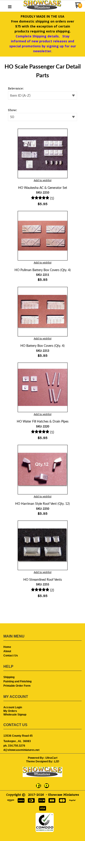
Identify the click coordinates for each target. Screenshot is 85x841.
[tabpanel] (42, 344)
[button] (10, 7)
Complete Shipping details (37, 36)
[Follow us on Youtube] (46, 785)
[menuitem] (42, 647)
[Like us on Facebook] (38, 785)
